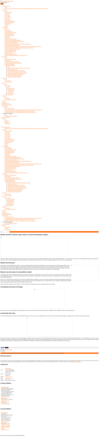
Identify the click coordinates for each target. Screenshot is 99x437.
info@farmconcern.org (9, 377)
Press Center (8, 16)
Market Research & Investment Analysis (13, 63)
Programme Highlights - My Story (12, 61)
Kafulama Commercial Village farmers (15, 74)
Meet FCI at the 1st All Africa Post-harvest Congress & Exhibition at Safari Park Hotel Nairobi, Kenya (26, 8)
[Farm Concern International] (6, 1)
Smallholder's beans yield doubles (14, 75)
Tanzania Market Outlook (10, 50)
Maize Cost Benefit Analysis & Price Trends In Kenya (16, 55)
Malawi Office (4, 401)
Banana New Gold (9, 52)
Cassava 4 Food (6, 117)
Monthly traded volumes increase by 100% (16, 71)
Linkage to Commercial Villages (14, 77)
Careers (6, 25)
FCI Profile (7, 13)
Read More (78, 361)
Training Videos (10, 90)
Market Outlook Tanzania (10, 51)
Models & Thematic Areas (10, 59)
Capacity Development (10, 64)
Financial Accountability (10, 21)
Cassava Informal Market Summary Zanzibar (14, 41)
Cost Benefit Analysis (9, 33)
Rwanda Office (4, 422)
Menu (2, 3)
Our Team (7, 18)
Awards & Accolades (9, 22)
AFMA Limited (8, 23)
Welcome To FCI (6, 103)
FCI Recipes (7, 37)
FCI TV (4, 83)
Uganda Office (4, 398)
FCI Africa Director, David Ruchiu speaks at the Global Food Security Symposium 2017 (23, 109)
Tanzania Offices (4, 412)
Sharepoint (7, 121)
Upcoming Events (6, 6)
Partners (5, 78)
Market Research (8, 349)
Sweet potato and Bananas (11, 54)
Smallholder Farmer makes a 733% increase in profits (18, 68)
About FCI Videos (11, 88)
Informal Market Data (9, 35)
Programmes (8, 60)
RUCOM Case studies (7, 104)
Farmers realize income (12, 69)
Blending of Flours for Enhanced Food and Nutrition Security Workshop (20, 112)
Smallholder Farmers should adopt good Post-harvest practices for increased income (23, 46)
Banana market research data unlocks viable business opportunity (19, 47)
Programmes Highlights (10, 65)
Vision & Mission (8, 12)
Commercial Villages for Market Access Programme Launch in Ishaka (19, 111)
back (6, 7)
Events (4, 95)
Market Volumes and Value (11, 39)
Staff (4, 118)
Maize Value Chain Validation (11, 42)
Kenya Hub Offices (4, 387)
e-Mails (6, 122)
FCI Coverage (8, 17)
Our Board (7, 15)
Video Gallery (8, 85)
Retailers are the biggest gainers (12, 45)
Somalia (2, 428)
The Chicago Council (9, 108)
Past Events (7, 98)
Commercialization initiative (11, 116)
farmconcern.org (8, 376)
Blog (4, 101)
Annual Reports (8, 20)
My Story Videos (10, 93)
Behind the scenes (9, 94)
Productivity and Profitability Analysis (13, 40)
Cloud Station (8, 123)
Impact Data (7, 36)
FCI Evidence (5, 27)
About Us (5, 9)
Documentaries (10, 89)
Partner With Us (8, 82)
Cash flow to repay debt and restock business (17, 73)
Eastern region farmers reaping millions (16, 70)
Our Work (5, 56)
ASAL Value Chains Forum (10, 99)
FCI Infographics (8, 31)
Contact (4, 102)
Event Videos (10, 92)
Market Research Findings (10, 32)
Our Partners (8, 80)
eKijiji (6, 26)
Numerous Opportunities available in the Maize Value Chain (18, 44)
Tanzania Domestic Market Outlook (12, 49)
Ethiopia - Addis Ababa (5, 426)
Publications (7, 30)
